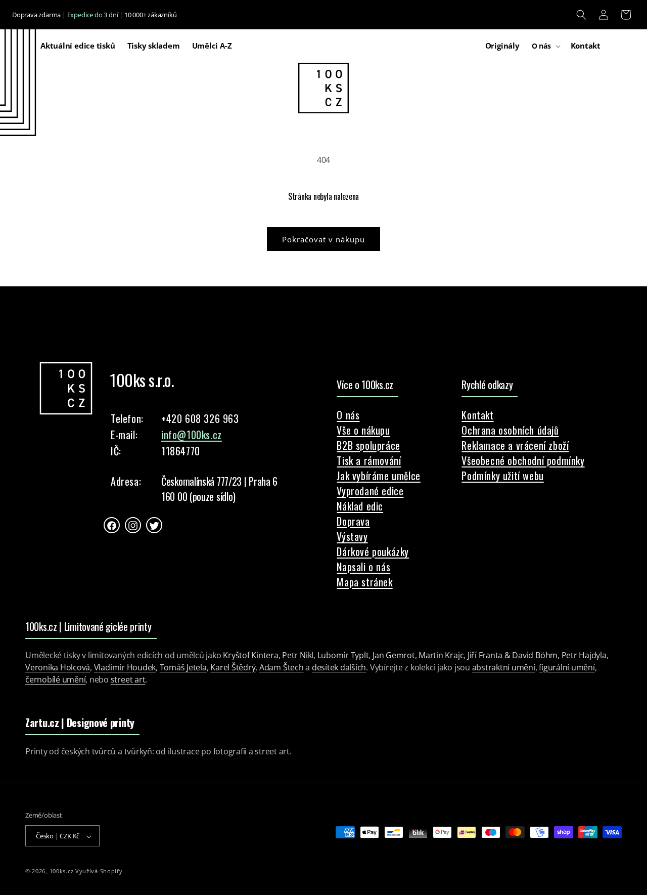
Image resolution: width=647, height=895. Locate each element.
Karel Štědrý (232, 667)
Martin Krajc (441, 655)
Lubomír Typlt (343, 655)
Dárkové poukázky (373, 551)
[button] (581, 15)
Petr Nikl (297, 655)
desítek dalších (339, 667)
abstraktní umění (503, 667)
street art (128, 679)
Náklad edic (360, 506)
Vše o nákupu (363, 430)
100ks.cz (62, 871)
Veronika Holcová (57, 667)
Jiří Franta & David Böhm (513, 655)
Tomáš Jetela (183, 667)
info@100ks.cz (191, 435)
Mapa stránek (364, 581)
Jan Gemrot (394, 655)
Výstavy (352, 536)
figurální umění (566, 667)
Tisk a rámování (369, 460)
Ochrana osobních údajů (510, 430)
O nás (348, 414)
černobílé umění (55, 679)
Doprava (353, 521)
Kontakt (477, 414)
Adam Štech (281, 667)
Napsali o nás (363, 566)
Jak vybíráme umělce (378, 475)
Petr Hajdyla (584, 655)
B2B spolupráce (368, 445)
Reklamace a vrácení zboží (515, 445)
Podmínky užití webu (502, 475)
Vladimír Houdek (125, 667)
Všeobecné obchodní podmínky (522, 460)
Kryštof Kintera (250, 655)
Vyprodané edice (370, 490)
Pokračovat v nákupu (323, 239)
